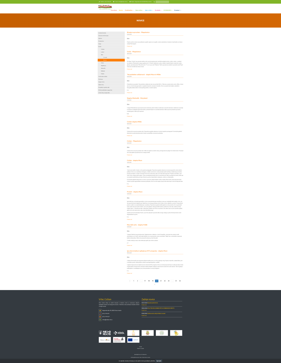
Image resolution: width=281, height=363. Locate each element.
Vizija (99, 43)
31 (176, 281)
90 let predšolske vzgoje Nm (105, 90)
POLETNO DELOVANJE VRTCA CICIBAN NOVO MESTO (161, 308)
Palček (101, 73)
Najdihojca (102, 65)
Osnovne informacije (103, 35)
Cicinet (140, 346)
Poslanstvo (101, 41)
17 (145, 281)
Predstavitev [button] (129, 10)
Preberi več (129, 46)
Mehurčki (101, 68)
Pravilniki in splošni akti (103, 87)
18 (149, 281)
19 (152, 281)
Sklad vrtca (101, 84)
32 (180, 281)
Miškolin (101, 71)
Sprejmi (158, 361)
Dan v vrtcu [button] (139, 10)
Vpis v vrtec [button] (148, 10)
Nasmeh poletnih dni (153, 302)
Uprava (100, 38)
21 (160, 281)
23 (168, 281)
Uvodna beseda (102, 33)
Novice (102, 60)
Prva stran (114, 10)
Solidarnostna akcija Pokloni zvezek (156, 313)
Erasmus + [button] (177, 10)
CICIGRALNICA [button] (167, 10)
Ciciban (101, 49)
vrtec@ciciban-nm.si (122, 1)
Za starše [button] (158, 10)
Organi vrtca (101, 82)
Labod (101, 52)
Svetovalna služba (102, 76)
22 (164, 281)
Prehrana (100, 79)
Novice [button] (121, 10)
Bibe (100, 54)
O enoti (102, 57)
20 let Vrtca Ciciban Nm (104, 92)
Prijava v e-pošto (140, 348)
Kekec (101, 63)
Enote (99, 46)
